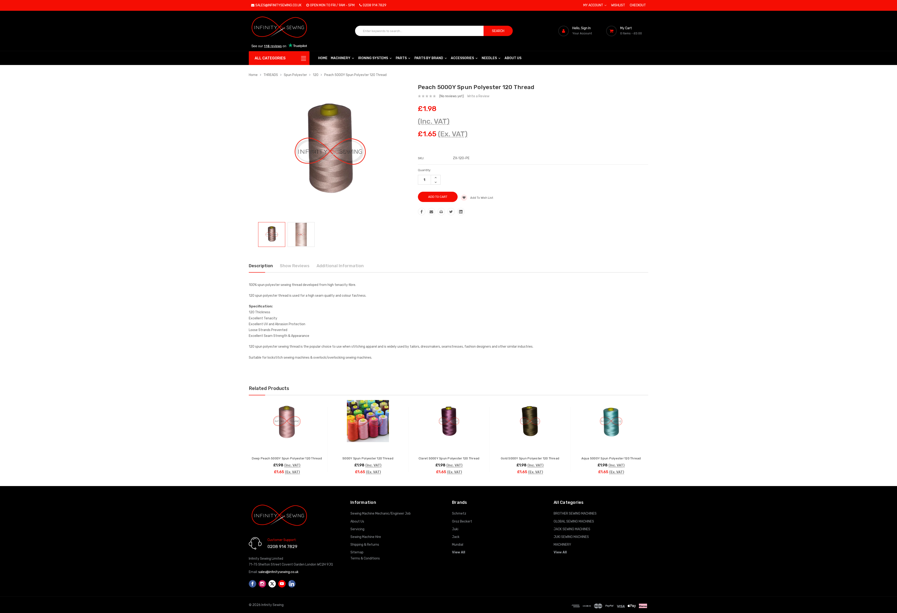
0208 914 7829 (374, 5)
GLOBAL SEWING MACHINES (574, 521)
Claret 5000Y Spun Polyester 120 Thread (449, 458)
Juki (455, 529)
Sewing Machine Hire (365, 537)
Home (322, 58)
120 (315, 75)
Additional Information (340, 265)
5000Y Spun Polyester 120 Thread (367, 458)
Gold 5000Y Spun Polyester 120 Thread (530, 458)
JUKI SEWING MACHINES (571, 537)
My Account (593, 5)
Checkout (638, 5)
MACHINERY (341, 58)
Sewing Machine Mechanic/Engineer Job (380, 514)
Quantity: (424, 170)
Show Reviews (295, 265)
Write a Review (478, 96)
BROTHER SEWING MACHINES (575, 514)
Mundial (457, 545)
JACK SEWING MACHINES (572, 529)
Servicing (357, 529)
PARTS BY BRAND (429, 58)
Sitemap (356, 552)
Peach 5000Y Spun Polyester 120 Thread (355, 75)
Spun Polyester (295, 75)
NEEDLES (490, 58)
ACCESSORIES (463, 58)
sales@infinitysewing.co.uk (278, 5)
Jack (455, 537)
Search (498, 31)
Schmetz (459, 514)
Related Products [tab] (269, 388)
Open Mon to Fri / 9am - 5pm (332, 5)
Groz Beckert (462, 521)
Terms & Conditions (365, 558)
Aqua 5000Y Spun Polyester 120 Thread (611, 458)
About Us (513, 58)
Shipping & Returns (364, 545)
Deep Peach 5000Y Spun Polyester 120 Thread (287, 458)
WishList (618, 5)
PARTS (401, 58)
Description (261, 265)
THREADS (270, 75)
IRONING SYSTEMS (373, 58)
